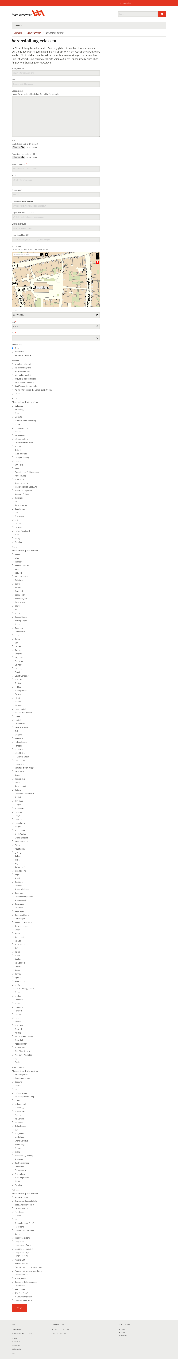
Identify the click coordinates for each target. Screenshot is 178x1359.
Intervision (19, 1122)
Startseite (18, 33)
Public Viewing (20, 476)
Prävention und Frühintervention (27, 472)
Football (18, 702)
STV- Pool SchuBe (22, 1293)
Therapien (18, 527)
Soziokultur (19, 498)
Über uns (19, 26)
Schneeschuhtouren (22, 889)
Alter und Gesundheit (23, 375)
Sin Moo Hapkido (21, 926)
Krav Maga (19, 801)
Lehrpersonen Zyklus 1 (24, 1245)
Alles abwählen (32, 402)
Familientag (19, 1108)
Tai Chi (17, 985)
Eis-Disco (18, 665)
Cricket (17, 635)
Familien (18, 1216)
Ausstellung (19, 410)
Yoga (16, 1059)
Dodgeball (18, 654)
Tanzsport (18, 992)
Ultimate (18, 1022)
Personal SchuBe (21, 1264)
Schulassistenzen (21, 1275)
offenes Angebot (21, 1145)
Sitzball (17, 933)
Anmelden (127, 3)
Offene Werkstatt (21, 1141)
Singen (17, 930)
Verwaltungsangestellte (23, 1297)
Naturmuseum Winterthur (24, 382)
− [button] (97, 258)
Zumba (17, 1062)
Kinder (17, 1234)
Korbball (18, 797)
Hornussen (19, 749)
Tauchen (18, 996)
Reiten (17, 860)
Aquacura (18, 573)
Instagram (124, 1335)
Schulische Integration (23, 490)
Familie (17, 424)
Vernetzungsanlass (22, 1178)
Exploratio (18, 417)
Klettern (18, 790)
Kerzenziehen (20, 779)
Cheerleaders (20, 632)
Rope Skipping (20, 871)
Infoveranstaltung (21, 439)
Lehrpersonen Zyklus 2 (24, 1249)
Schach (17, 878)
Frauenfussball (20, 709)
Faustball (18, 683)
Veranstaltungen (33, 33)
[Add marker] (97, 262)
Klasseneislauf (20, 786)
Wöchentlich (19, 352)
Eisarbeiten (19, 661)
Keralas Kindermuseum (24, 443)
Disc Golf (18, 646)
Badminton (19, 580)
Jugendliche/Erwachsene (24, 1230)
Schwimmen (19, 904)
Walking (18, 1033)
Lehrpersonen (20, 1242)
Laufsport (18, 819)
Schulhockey (19, 893)
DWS (16, 1089)
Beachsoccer (20, 595)
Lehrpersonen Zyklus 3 (24, 1253)
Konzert (18, 446)
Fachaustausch (20, 1104)
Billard (17, 606)
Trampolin (18, 1011)
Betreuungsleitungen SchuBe (26, 1201)
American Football (22, 565)
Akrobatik (18, 562)
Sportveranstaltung (22, 1163)
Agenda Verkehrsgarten (24, 364)
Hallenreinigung (21, 742)
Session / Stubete (22, 494)
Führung (18, 432)
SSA (16, 513)
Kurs (16, 1130)
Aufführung (19, 406)
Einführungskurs (21, 1093)
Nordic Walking (20, 834)
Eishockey (18, 668)
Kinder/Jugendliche (22, 1238)
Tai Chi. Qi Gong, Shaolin (24, 989)
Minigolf (18, 827)
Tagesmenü (19, 516)
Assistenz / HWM (21, 1197)
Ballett (17, 584)
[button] (46, 254)
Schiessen (19, 882)
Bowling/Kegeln (21, 621)
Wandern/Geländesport (24, 1036)
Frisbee (17, 716)
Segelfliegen (19, 911)
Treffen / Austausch (22, 531)
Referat (17, 1152)
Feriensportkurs (21, 1111)
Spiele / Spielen (21, 505)
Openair (18, 1148)
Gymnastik (19, 738)
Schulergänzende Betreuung (26, 487)
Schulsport (19, 1159)
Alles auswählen (18, 402)
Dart (16, 643)
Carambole (19, 628)
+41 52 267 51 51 (27, 1333)
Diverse (17, 394)
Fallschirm (18, 680)
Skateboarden (20, 937)
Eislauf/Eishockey (21, 676)
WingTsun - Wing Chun (23, 1055)
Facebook (124, 1329)
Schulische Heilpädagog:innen (26, 1282)
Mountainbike (20, 830)
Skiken (17, 952)
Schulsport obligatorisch (24, 897)
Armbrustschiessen (22, 576)
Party (17, 468)
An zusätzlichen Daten (23, 355)
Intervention (19, 1119)
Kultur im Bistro (21, 454)
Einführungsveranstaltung (24, 1097)
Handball (18, 746)
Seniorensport (20, 919)
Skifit (16, 948)
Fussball (18, 720)
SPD (16, 502)
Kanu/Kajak (19, 771)
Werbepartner (20, 1047)
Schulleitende (20, 1286)
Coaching (18, 1082)
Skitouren (18, 956)
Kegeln (17, 775)
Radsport (18, 856)
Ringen (17, 864)
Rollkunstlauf (19, 867)
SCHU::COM (19, 480)
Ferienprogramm (21, 428)
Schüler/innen (20, 1278)
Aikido (17, 558)
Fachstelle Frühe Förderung (25, 421)
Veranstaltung (20, 1174)
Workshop (18, 542)
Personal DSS (20, 1260)
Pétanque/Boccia (21, 841)
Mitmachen (19, 465)
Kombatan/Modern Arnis (24, 794)
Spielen (17, 970)
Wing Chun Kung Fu (22, 1051)
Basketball (19, 591)
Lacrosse (18, 812)
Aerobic (17, 554)
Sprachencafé (20, 509)
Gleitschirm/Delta (21, 727)
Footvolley (18, 705)
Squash (17, 978)
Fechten (18, 687)
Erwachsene (19, 1212)
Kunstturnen (19, 808)
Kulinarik (18, 450)
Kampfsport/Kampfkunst (24, 768)
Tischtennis (19, 1007)
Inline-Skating (20, 753)
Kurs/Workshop (21, 1133)
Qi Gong (18, 853)
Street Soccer (20, 981)
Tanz (16, 520)
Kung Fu (18, 805)
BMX (16, 610)
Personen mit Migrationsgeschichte (28, 1271)
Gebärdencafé (20, 435)
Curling (17, 639)
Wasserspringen (21, 1044)
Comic (17, 413)
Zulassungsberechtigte (23, 1300)
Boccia (17, 613)
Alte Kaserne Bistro (22, 371)
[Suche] (162, 14)
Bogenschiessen (21, 617)
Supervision (19, 1167)
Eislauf (17, 672)
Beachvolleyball (21, 599)
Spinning (18, 974)
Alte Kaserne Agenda (23, 368)
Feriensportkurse (21, 691)
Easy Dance (19, 658)
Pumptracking (20, 849)
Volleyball (18, 1029)
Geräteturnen (20, 724)
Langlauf (18, 816)
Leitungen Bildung (22, 457)
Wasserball (19, 1040)
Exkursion (18, 1100)
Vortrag (17, 538)
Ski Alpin (18, 941)
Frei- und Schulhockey (23, 713)
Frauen (17, 1220)
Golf (16, 731)
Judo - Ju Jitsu (20, 761)
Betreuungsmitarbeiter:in (24, 1205)
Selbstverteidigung (22, 915)
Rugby (17, 875)
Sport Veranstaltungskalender (26, 386)
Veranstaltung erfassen (54, 33)
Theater (18, 524)
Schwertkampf (20, 900)
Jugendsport (19, 764)
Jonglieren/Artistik (22, 757)
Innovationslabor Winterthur (25, 379)
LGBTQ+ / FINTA (21, 1256)
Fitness (17, 698)
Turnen (17, 1018)
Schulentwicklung (21, 483)
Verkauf (17, 535)
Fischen (18, 694)
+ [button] (97, 255)
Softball (17, 967)
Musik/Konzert (20, 1137)
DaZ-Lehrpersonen (22, 1208)
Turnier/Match (20, 1170)
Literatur (18, 461)
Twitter (123, 1332)
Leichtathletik (20, 823)
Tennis (17, 1003)
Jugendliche (19, 1227)
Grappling (18, 735)
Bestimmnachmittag (22, 1078)
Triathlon (18, 1014)
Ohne (17, 348)
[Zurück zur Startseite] (28, 15)
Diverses (18, 650)
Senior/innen (20, 1289)
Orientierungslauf (21, 838)
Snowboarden (20, 963)
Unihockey (19, 1025)
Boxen (17, 624)
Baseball (18, 588)
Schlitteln (18, 886)
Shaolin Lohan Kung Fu (24, 922)
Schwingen (19, 908)
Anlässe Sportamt (21, 1075)
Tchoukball (19, 1000)
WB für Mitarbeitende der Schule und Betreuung (33, 390)
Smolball (18, 959)
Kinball (17, 783)
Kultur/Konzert (20, 1126)
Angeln (17, 569)
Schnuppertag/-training (24, 1156)
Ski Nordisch (19, 944)
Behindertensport (21, 602)
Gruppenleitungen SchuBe (25, 1223)
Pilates (17, 845)
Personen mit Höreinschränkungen (28, 1267)
